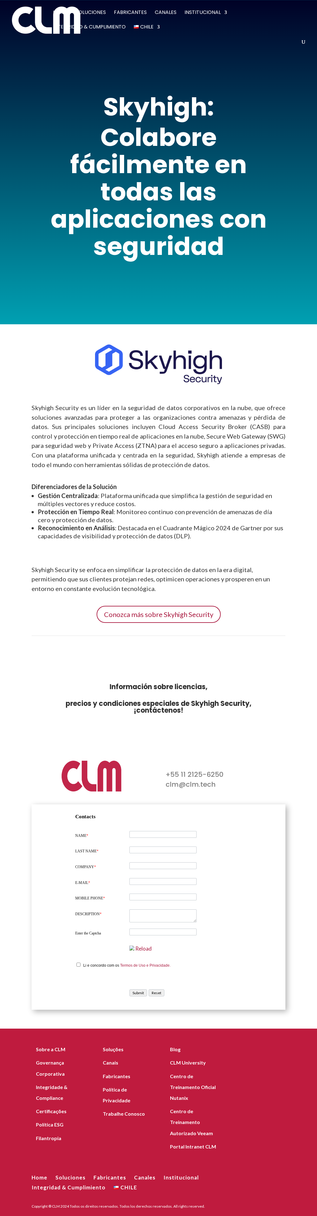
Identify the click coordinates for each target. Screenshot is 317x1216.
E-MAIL (82, 883)
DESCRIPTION (88, 914)
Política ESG (49, 1124)
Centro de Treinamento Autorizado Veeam (191, 1122)
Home (60, 13)
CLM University (188, 1062)
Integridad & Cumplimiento (89, 27)
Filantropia (48, 1138)
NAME (81, 835)
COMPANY (85, 867)
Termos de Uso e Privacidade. (145, 965)
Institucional (203, 13)
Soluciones (91, 13)
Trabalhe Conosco (124, 1114)
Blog (175, 1049)
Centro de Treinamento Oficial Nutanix (193, 1087)
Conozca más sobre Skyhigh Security (158, 614)
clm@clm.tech (191, 784)
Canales (165, 13)
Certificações (51, 1111)
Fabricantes (130, 13)
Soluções (113, 1049)
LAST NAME (86, 851)
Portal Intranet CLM (193, 1146)
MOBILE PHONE (90, 898)
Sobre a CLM (50, 1049)
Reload (143, 948)
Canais (110, 1062)
